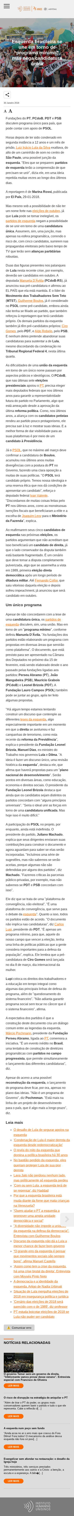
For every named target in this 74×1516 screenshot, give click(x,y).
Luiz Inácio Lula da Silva (33, 147)
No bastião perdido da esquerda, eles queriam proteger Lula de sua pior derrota (40, 1165)
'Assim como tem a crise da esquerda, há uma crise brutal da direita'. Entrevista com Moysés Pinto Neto (42, 1271)
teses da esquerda (33, 719)
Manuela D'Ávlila (32, 280)
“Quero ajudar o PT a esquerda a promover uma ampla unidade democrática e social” (37, 1215)
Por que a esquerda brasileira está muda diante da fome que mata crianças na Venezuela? (41, 1200)
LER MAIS (13, 1385)
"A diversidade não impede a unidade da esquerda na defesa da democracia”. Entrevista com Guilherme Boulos (41, 1231)
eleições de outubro (46, 211)
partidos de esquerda (20, 221)
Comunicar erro (19, 1327)
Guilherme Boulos (30, 300)
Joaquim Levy (31, 516)
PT (41, 385)
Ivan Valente (39, 495)
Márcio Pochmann (18, 1033)
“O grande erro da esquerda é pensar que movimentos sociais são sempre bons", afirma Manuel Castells (39, 1256)
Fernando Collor (46, 580)
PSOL (16, 450)
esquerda (29, 914)
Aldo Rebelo (43, 331)
